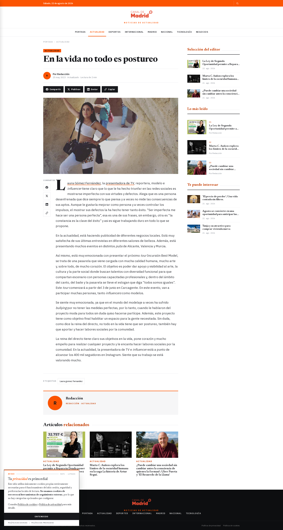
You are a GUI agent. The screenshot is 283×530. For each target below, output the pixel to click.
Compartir (55, 89)
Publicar (76, 89)
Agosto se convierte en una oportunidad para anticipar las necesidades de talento (219, 214)
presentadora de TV (120, 183)
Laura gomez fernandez (71, 381)
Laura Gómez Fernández (84, 183)
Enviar (94, 89)
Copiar (111, 89)
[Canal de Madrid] (141, 15)
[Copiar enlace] (46, 213)
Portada (80, 32)
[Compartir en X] (46, 196)
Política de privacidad (211, 525)
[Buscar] (237, 3)
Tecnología (184, 32)
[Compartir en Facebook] (46, 187)
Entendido (41, 516)
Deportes (114, 32)
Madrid (152, 32)
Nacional (167, 32)
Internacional (134, 32)
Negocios (202, 32)
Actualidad (97, 32)
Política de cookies (231, 525)
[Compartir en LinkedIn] (46, 204)
